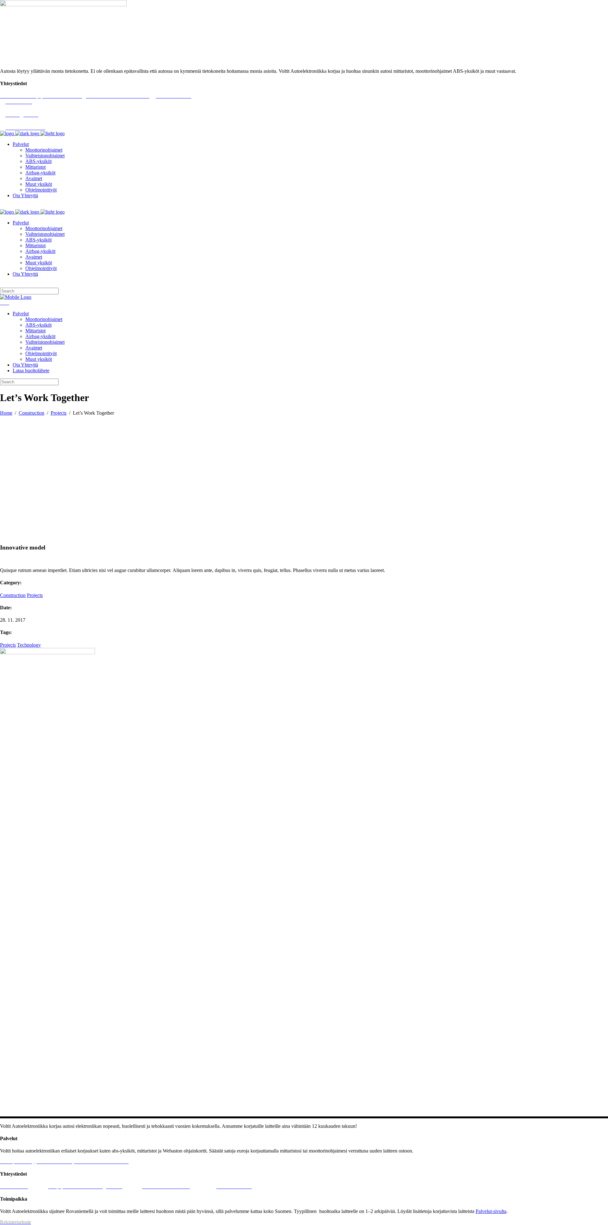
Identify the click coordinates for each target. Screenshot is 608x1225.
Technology (29, 645)
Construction (31, 413)
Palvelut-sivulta (491, 1211)
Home (6, 413)
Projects (58, 413)
